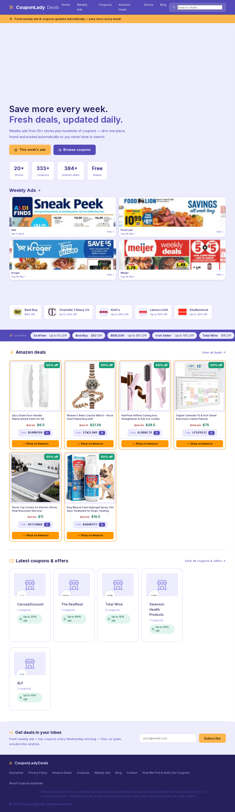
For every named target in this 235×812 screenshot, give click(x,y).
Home (66, 4)
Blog (163, 4)
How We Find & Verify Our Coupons (166, 772)
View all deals (212, 352)
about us (154, 796)
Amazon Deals (124, 7)
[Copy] (47, 433)
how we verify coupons (181, 796)
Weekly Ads (82, 7)
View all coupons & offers (203, 561)
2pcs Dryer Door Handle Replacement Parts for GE (28, 417)
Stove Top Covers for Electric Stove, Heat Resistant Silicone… (35, 509)
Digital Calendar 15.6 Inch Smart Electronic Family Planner (196, 417)
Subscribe (212, 738)
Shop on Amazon (37, 443)
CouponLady (37, 7)
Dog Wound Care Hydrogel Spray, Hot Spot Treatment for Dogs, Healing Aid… (90, 511)
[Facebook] (11, 794)
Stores (148, 4)
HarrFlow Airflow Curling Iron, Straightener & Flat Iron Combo (140, 417)
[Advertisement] (71, 69)
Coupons (105, 4)
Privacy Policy (37, 772)
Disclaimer (16, 772)
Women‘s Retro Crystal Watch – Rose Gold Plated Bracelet (90, 417)
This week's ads (32, 150)
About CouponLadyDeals (26, 783)
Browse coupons (77, 150)
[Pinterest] (15, 794)
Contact (132, 772)
